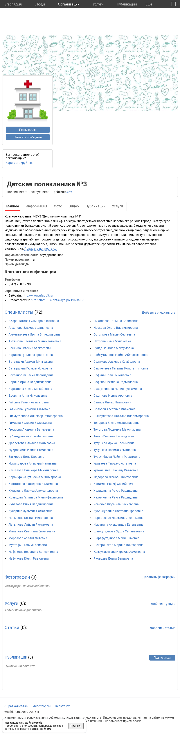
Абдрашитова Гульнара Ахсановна (34, 321)
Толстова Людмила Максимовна (117, 429)
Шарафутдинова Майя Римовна (116, 538)
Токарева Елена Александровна (117, 422)
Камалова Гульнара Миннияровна (33, 470)
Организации (68, 4)
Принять (75, 726)
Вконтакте (62, 706)
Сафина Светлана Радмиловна (116, 382)
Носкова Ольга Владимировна (116, 327)
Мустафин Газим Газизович (29, 545)
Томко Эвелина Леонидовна (114, 436)
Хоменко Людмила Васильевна (116, 504)
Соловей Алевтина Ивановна (114, 409)
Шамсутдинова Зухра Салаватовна (119, 531)
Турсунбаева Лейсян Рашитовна (117, 456)
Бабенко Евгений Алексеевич (30, 348)
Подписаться (27, 129)
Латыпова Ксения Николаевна (31, 517)
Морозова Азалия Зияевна (28, 538)
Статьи (12, 627)
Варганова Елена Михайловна (30, 388)
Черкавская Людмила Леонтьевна (119, 517)
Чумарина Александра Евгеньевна (119, 524)
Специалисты (19, 312)
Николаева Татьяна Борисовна (116, 321)
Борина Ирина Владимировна (30, 382)
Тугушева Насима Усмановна (115, 450)
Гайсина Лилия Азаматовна (29, 402)
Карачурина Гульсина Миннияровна (35, 477)
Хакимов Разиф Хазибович (113, 484)
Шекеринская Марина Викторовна (119, 545)
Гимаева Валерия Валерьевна (30, 422)
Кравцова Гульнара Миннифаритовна (36, 497)
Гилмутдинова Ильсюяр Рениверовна (36, 416)
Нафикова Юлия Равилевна (29, 558)
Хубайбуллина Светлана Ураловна (118, 511)
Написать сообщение (28, 137)
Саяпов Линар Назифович (112, 402)
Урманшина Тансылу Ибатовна (116, 470)
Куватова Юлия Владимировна (31, 504)
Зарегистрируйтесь (19, 162)
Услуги (98, 4)
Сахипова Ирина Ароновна (113, 395)
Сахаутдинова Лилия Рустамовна (118, 388)
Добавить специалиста (158, 312)
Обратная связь (16, 706)
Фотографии (17, 577)
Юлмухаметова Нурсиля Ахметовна (119, 551)
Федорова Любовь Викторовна (116, 477)
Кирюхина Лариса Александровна (33, 490)
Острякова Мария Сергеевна (114, 334)
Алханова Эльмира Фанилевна (31, 327)
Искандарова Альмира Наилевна (33, 463)
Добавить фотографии (158, 577)
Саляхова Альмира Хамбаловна (117, 361)
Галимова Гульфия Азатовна (29, 409)
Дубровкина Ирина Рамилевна (31, 450)
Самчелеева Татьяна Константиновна (121, 368)
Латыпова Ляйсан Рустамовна (31, 524)
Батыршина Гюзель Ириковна (30, 368)
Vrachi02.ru (13, 4)
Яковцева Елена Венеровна (113, 558)
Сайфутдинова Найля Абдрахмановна (121, 355)
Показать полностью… (40, 248)
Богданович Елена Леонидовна (31, 375)
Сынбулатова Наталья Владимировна (121, 416)
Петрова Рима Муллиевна (112, 341)
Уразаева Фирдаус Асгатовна (115, 463)
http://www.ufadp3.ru (38, 295)
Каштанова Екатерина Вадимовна (33, 484)
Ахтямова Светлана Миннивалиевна (35, 341)
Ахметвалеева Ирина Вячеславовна (35, 334)
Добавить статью (162, 628)
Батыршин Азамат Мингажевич (31, 361)
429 (69, 192)
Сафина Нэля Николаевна (112, 375)
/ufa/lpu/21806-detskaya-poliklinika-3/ (57, 300)
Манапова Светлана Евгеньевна (32, 531)
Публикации (127, 4)
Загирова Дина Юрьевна (26, 456)
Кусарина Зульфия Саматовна (30, 511)
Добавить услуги (163, 604)
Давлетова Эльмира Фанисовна (32, 443)
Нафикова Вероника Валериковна (33, 551)
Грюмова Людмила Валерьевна (31, 429)
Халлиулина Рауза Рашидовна (116, 497)
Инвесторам (41, 706)
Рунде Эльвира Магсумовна (114, 348)
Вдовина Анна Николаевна (28, 395)
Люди (40, 4)
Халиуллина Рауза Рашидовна (116, 490)
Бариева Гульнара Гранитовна (31, 355)
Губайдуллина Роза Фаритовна (31, 436)
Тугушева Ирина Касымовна (114, 443)
